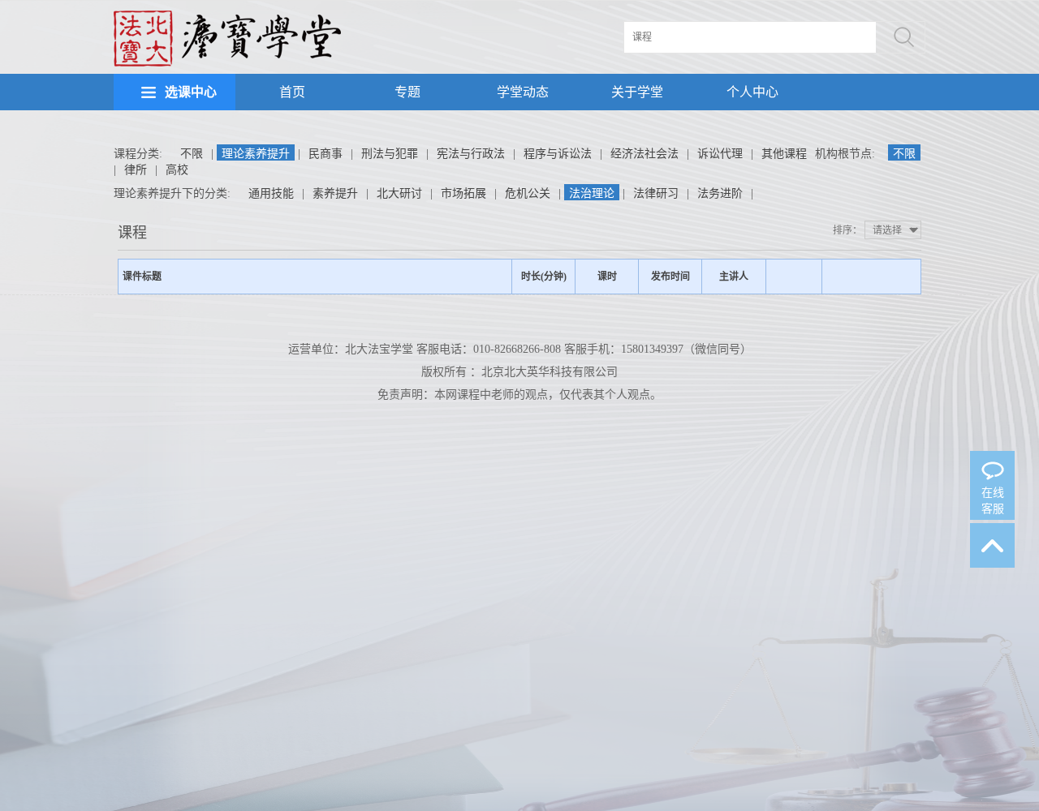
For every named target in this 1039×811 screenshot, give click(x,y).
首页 (292, 92)
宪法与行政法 (471, 154)
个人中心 (752, 92)
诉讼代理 (720, 154)
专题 (407, 92)
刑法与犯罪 (389, 154)
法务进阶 (720, 193)
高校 (177, 170)
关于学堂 (637, 92)
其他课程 (784, 154)
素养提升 (335, 193)
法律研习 (656, 193)
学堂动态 (523, 92)
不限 (191, 154)
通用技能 (271, 193)
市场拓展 (463, 193)
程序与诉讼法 (558, 154)
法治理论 (591, 193)
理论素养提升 (256, 154)
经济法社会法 (644, 154)
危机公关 (527, 193)
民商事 (325, 154)
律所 (135, 170)
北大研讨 (399, 193)
